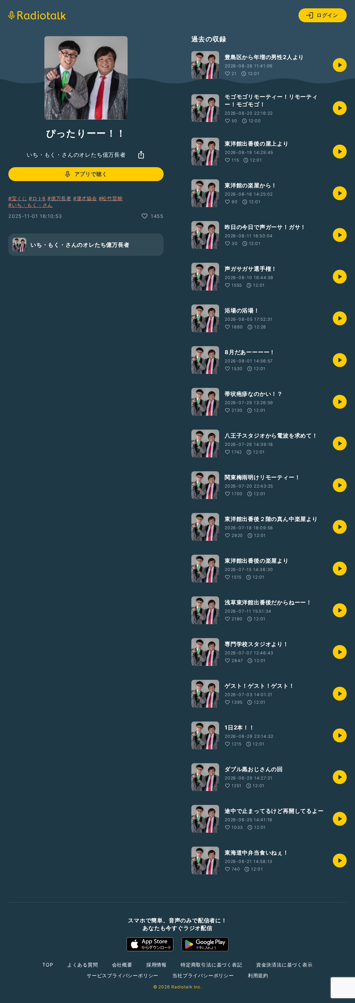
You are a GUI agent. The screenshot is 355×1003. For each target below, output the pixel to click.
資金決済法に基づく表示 (284, 965)
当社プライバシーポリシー (203, 975)
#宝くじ (17, 198)
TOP (47, 965)
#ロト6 (37, 198)
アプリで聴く (91, 174)
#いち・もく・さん (30, 205)
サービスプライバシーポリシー (122, 975)
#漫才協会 (85, 198)
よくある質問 (82, 965)
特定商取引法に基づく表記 (211, 965)
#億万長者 (59, 198)
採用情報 (156, 965)
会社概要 (122, 965)
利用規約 (258, 975)
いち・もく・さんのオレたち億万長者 (76, 154)
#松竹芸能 (111, 198)
